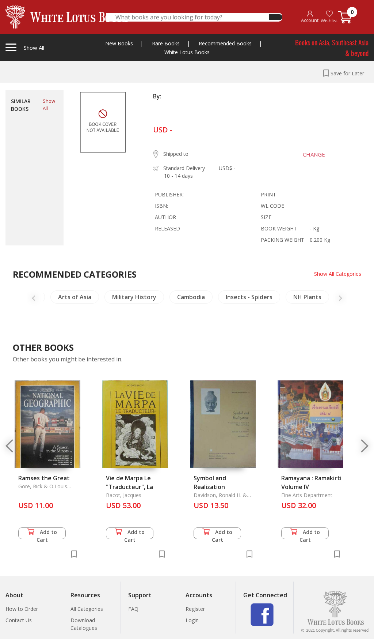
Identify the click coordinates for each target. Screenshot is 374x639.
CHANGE (314, 154)
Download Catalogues (83, 624)
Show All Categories (337, 273)
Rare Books (166, 43)
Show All (49, 105)
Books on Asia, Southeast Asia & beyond (332, 47)
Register (195, 608)
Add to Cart (47, 534)
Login (192, 620)
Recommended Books (225, 43)
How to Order (21, 608)
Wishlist (329, 20)
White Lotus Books (187, 52)
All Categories (86, 608)
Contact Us (18, 620)
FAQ (133, 608)
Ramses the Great (44, 478)
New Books (119, 43)
